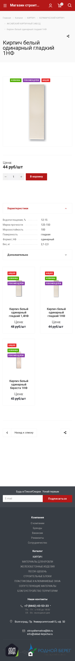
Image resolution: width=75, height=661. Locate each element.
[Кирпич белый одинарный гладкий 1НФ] (37, 111)
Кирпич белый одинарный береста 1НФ (18, 384)
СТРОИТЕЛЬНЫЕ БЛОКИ (37, 576)
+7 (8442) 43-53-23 (36, 605)
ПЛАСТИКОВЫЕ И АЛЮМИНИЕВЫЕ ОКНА (37, 581)
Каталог (37, 551)
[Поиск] (70, 5)
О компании (37, 523)
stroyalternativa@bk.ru (40, 630)
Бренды (37, 528)
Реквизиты (37, 537)
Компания (37, 517)
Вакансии (37, 533)
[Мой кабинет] (50, 5)
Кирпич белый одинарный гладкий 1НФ (56, 312)
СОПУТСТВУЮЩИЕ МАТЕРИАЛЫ (37, 586)
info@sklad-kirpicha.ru (40, 634)
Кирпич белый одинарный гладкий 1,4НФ (19, 312)
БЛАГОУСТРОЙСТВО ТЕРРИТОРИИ (37, 591)
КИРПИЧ (37, 556)
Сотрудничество (37, 542)
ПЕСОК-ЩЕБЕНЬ (37, 571)
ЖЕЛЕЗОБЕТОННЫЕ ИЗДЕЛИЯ (37, 566)
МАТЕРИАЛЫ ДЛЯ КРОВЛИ (37, 561)
